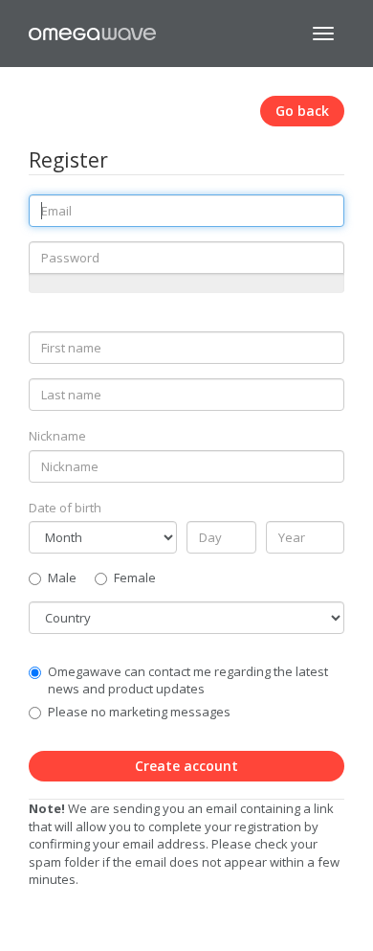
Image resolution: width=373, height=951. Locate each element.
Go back (302, 111)
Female (135, 577)
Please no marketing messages (139, 711)
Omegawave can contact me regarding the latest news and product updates (188, 680)
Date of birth (65, 507)
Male (62, 577)
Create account (186, 766)
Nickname (57, 435)
